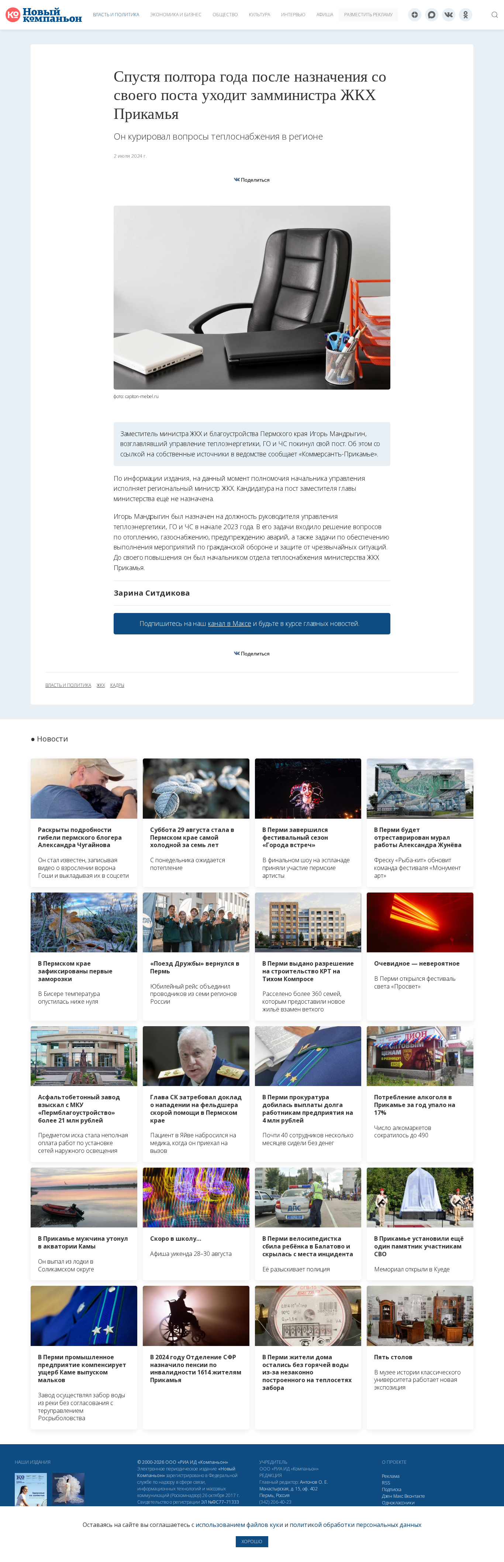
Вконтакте (414, 1496)
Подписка (391, 1489)
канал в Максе (229, 623)
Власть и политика (116, 14)
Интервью (293, 14)
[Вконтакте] (448, 14)
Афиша (325, 14)
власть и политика (68, 685)
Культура (259, 14)
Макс (398, 1496)
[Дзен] (414, 14)
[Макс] (431, 14)
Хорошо (252, 1541)
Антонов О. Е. (314, 1482)
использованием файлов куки (239, 1525)
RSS (386, 1483)
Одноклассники (398, 1503)
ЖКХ (101, 685)
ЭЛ (220, 1502)
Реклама (391, 1476)
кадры (117, 685)
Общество (225, 14)
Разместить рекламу (368, 14)
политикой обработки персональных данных (355, 1525)
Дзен (387, 1496)
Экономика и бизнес (175, 14)
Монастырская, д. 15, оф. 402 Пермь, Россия (288, 1492)
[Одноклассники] (465, 14)
